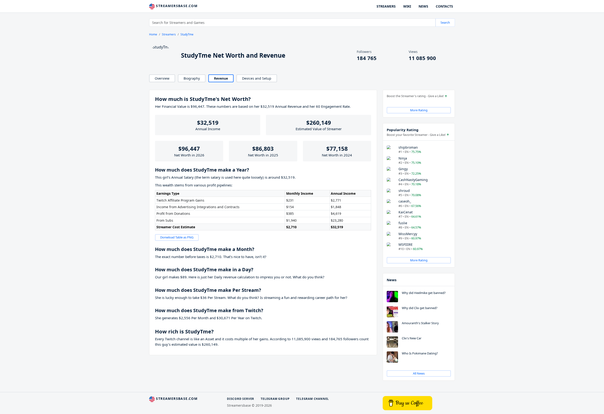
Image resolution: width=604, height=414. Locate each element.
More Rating (419, 110)
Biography (192, 78)
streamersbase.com (176, 6)
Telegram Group (275, 399)
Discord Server (240, 399)
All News (419, 373)
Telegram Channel (312, 399)
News (391, 279)
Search (445, 22)
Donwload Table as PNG (176, 237)
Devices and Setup (256, 78)
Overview (162, 78)
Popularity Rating (403, 129)
